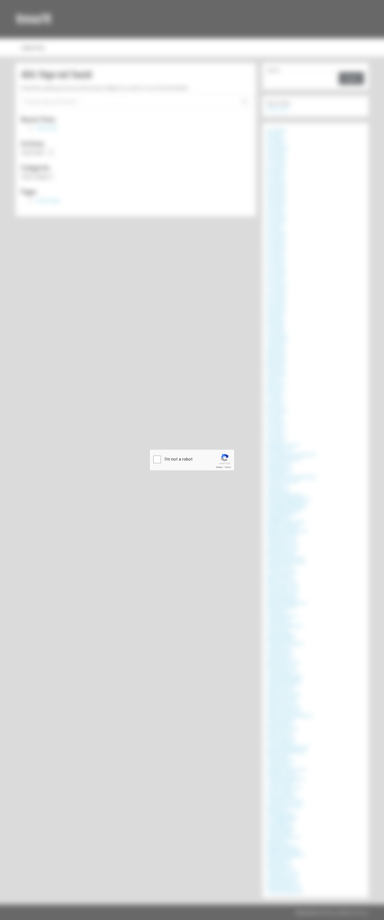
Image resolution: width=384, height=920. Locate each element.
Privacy (219, 467)
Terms (227, 467)
